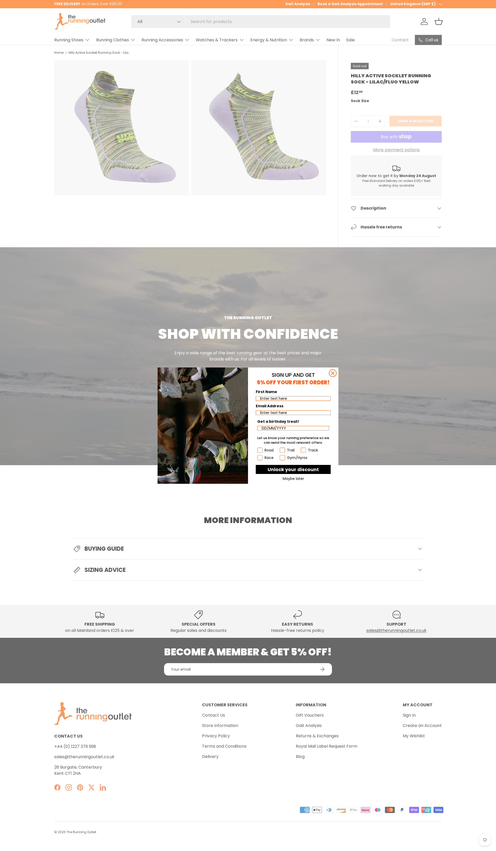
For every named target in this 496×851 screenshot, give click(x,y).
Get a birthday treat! (278, 421)
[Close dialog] (332, 373)
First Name (266, 391)
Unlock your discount (293, 469)
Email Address (269, 406)
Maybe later (293, 479)
